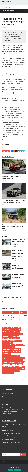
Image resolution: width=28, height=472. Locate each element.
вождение (6, 358)
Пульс (13, 16)
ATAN (4, 315)
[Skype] (22, 151)
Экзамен (11, 347)
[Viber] (18, 151)
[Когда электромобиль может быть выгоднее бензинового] (6, 274)
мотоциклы (6, 364)
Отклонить (17, 469)
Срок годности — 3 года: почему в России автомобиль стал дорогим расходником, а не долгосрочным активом (19, 254)
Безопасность (7, 338)
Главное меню (9, 10)
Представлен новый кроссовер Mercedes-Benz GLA (11, 177)
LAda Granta (7, 331)
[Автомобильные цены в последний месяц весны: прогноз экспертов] (6, 240)
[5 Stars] (7, 147)
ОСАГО (12, 340)
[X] (16, 151)
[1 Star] (2, 147)
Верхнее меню (7, 1)
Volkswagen (6, 336)
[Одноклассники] (14, 151)
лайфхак (21, 362)
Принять (11, 469)
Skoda (12, 334)
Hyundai (6, 329)
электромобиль (8, 373)
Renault (5, 334)
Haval (7, 144)
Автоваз (15, 336)
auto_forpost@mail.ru (7, 393)
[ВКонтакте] (12, 151)
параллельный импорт (9, 366)
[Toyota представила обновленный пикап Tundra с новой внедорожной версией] (14, 223)
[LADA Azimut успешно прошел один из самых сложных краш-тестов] (14, 199)
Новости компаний (6, 16)
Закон (5, 340)
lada (18, 329)
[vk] (24, 4)
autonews (11, 56)
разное (21, 366)
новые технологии (17, 364)
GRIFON (4, 319)
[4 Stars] (6, 147)
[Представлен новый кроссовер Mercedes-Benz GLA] (14, 174)
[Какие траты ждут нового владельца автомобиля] (6, 283)
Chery (5, 327)
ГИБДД (16, 338)
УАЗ (4, 347)
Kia (12, 329)
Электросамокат (8, 349)
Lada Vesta (15, 331)
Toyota (19, 334)
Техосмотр (21, 344)
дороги (15, 358)
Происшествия (7, 342)
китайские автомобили (9, 362)
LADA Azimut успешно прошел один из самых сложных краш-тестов (13, 201)
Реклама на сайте (7, 396)
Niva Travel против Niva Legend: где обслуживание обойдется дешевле (19, 266)
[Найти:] (14, 454)
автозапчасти (7, 351)
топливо (21, 368)
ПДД (19, 340)
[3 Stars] (4, 147)
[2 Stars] (3, 147)
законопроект (7, 360)
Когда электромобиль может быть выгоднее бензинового (19, 276)
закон (21, 358)
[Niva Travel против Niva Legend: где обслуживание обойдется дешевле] (6, 264)
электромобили (15, 370)
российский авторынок (10, 368)
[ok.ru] (26, 4)
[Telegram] (24, 151)
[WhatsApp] (20, 151)
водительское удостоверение (11, 355)
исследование (17, 360)
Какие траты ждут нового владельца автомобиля (17, 285)
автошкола (6, 353)
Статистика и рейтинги (9, 344)
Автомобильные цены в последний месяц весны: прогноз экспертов (19, 242)
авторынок (17, 351)
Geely (11, 327)
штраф (6, 370)
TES (4, 317)
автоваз (17, 349)
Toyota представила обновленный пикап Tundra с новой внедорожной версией (12, 226)
